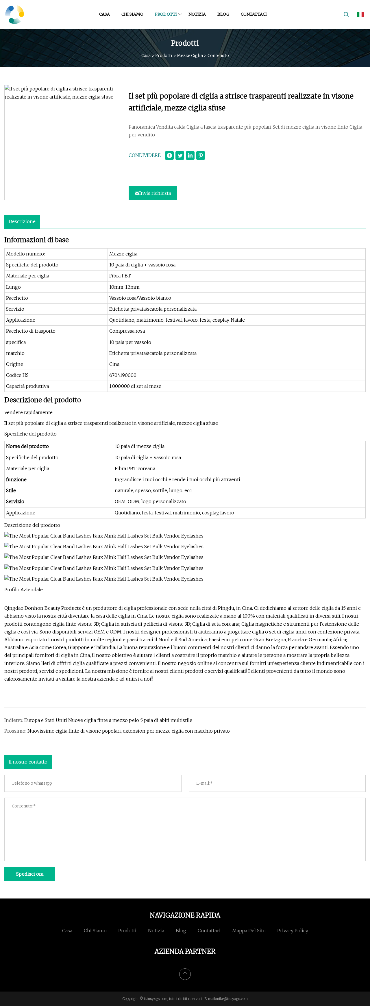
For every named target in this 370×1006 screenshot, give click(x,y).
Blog (223, 14)
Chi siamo (132, 14)
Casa (104, 14)
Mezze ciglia (190, 55)
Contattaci (254, 14)
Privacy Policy (292, 930)
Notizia (197, 14)
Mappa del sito (249, 930)
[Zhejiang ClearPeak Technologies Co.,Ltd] (14, 14)
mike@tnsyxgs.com (232, 998)
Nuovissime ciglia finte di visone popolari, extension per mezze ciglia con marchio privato (128, 731)
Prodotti (166, 14)
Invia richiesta (155, 193)
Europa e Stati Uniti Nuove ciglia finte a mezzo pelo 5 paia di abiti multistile (108, 720)
